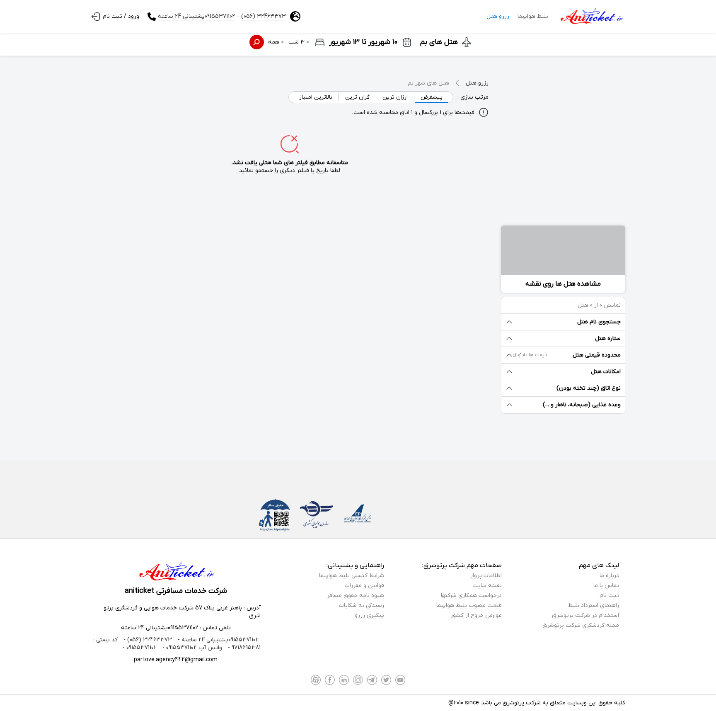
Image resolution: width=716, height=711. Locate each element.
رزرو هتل (497, 16)
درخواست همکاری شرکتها (471, 595)
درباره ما (609, 576)
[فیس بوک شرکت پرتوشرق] (330, 680)
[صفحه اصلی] (590, 16)
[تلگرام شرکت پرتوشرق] (372, 680)
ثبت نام (609, 595)
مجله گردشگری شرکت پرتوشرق (580, 625)
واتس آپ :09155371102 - (191, 648)
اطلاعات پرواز (486, 576)
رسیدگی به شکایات (361, 605)
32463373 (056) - (147, 640)
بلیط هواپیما (533, 16)
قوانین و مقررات (364, 586)
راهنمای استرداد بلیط (593, 605)
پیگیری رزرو (369, 615)
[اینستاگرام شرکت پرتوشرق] (358, 680)
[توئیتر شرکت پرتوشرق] (386, 680)
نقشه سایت (487, 586)
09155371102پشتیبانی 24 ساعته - (217, 640)
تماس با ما (606, 586)
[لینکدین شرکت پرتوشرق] (344, 680)
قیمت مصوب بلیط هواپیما (469, 605)
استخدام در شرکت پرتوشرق (585, 615)
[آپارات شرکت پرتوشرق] (316, 680)
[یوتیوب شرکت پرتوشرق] (400, 680)
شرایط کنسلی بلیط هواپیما (351, 576)
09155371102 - (140, 648)
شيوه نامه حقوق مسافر (355, 595)
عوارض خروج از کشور (476, 615)
